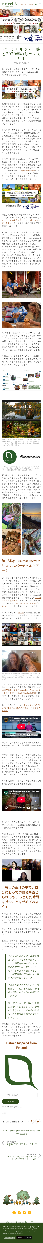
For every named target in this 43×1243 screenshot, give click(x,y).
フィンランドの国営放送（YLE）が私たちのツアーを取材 (21, 220)
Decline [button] (28, 1237)
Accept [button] (20, 1237)
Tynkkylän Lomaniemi (26, 170)
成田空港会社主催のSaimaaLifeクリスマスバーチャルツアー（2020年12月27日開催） (21, 692)
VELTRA (21, 612)
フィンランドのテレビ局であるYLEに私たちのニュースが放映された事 (21, 708)
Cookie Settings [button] (9, 1238)
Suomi (31, 4)
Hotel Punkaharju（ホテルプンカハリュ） (20, 605)
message (23, 1133)
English (24, 4)
